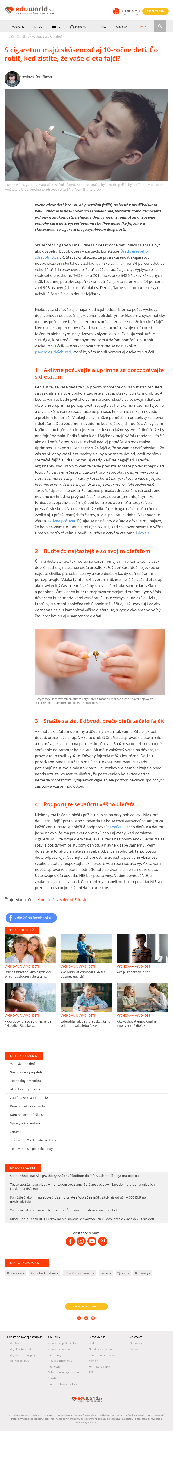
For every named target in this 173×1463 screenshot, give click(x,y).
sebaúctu (116, 826)
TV (58, 27)
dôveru (144, 532)
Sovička (121, 27)
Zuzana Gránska (32, 1082)
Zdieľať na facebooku (33, 917)
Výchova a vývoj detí (47, 36)
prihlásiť (131, 11)
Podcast (81, 27)
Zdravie (81, 899)
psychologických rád (53, 351)
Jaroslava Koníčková (35, 76)
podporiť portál (155, 11)
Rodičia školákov (17, 36)
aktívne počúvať (61, 520)
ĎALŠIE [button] (144, 27)
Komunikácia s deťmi (55, 899)
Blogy (102, 27)
